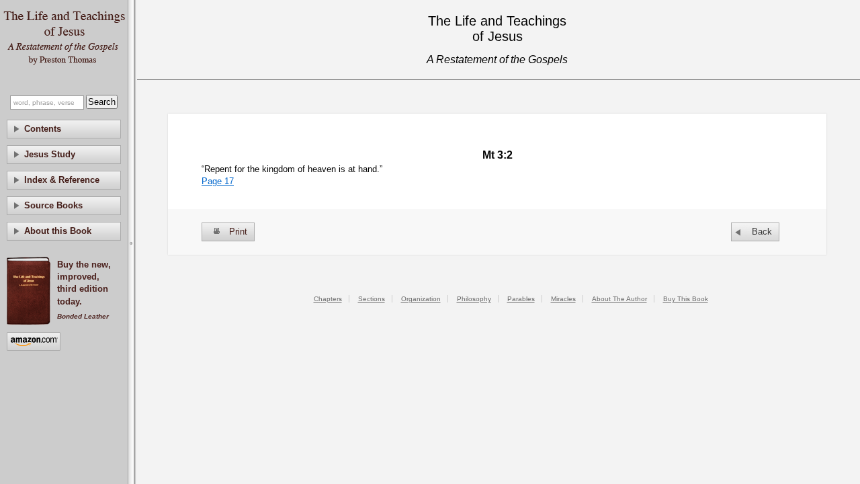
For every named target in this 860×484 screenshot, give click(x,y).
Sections (371, 298)
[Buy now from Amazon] (33, 342)
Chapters (328, 298)
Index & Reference (61, 180)
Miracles (563, 298)
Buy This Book (685, 298)
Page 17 (218, 181)
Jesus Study (49, 154)
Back (762, 232)
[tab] (64, 129)
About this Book (57, 231)
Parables (521, 298)
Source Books (53, 205)
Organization (421, 298)
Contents (42, 129)
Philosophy (474, 298)
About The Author (619, 298)
